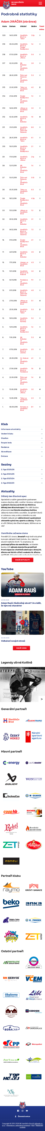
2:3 (32, 398)
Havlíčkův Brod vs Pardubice (24, 370)
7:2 (32, 229)
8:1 (32, 407)
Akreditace (6, 452)
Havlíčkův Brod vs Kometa (24, 320)
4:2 (32, 87)
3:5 (32, 252)
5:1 (32, 301)
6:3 (32, 190)
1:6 (32, 117)
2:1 (32, 146)
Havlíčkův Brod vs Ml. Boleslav (24, 119)
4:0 (32, 290)
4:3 (32, 262)
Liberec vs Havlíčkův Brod (24, 264)
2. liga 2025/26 (7, 469)
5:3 (32, 75)
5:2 (32, 318)
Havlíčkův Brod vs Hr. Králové (24, 272)
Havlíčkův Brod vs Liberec (24, 351)
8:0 (32, 127)
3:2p (33, 35)
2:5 (32, 349)
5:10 (32, 178)
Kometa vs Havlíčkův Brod (24, 408)
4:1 (32, 240)
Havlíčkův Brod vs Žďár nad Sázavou (24, 129)
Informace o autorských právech (18, 1125)
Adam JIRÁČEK (11, 21)
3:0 (32, 63)
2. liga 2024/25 (7, 474)
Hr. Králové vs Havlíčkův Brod (24, 360)
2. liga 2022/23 (7, 483)
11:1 (32, 280)
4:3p (33, 198)
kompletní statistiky (30, 417)
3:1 (32, 219)
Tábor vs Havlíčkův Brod (24, 89)
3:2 (32, 108)
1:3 (32, 96)
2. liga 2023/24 (7, 478)
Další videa (21, 648)
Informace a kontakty (11, 429)
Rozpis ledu (6, 443)
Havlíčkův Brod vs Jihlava (24, 56)
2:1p (32, 157)
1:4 (32, 44)
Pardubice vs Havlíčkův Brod (24, 282)
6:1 (32, 138)
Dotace (4, 456)
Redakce (5, 447)
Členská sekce (24, 1116)
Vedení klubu (7, 434)
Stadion (4, 438)
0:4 (32, 54)
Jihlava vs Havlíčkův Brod (24, 109)
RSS (33, 1125)
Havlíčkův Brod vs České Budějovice (24, 46)
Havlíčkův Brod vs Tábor (24, 37)
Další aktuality (22, 560)
